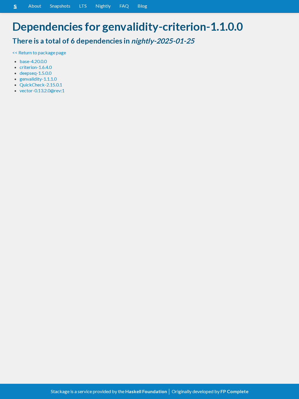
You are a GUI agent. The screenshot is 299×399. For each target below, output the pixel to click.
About (34, 5)
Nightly (103, 5)
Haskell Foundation (146, 391)
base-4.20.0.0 (33, 61)
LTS (83, 5)
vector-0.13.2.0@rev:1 (42, 90)
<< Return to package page (39, 52)
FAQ (124, 5)
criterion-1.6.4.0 (36, 67)
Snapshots (60, 5)
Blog (142, 5)
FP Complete (234, 391)
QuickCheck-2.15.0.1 (41, 84)
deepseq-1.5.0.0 (35, 73)
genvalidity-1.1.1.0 (38, 78)
